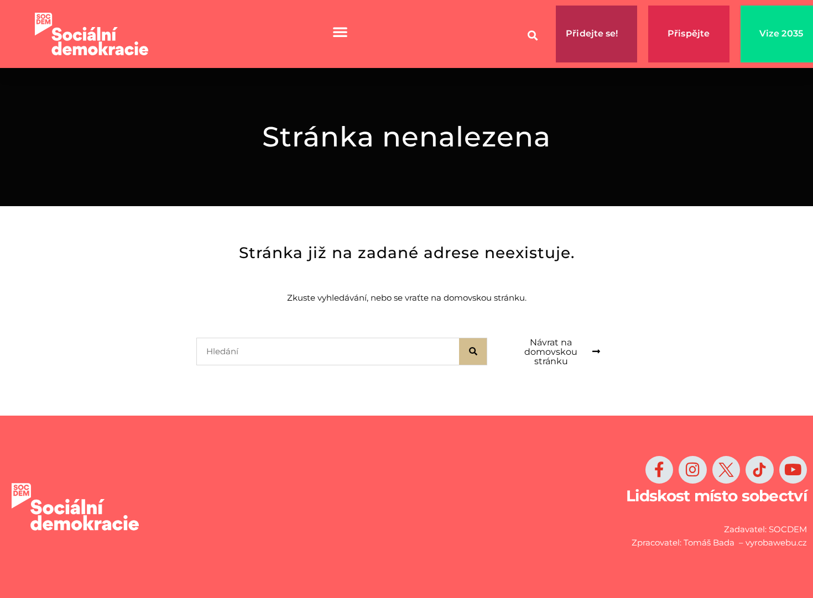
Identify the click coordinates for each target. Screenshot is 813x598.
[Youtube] (793, 470)
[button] (532, 36)
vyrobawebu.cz (776, 542)
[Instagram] (692, 470)
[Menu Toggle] (340, 31)
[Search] (473, 351)
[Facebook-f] (659, 470)
